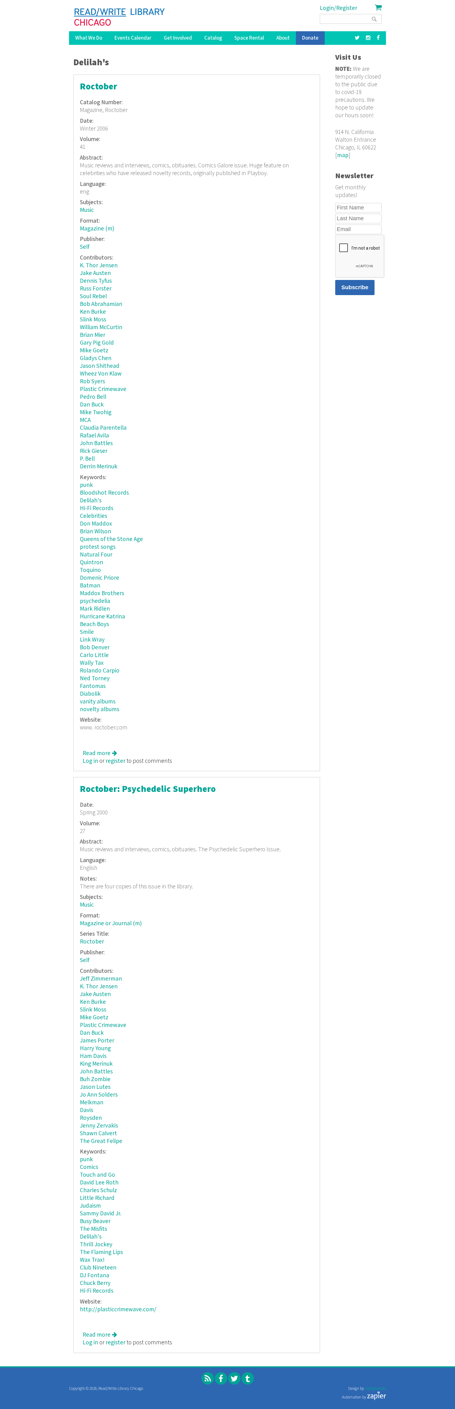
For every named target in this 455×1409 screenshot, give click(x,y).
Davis (86, 1110)
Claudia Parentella (103, 428)
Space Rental (249, 38)
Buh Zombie (95, 1079)
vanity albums (97, 702)
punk (86, 485)
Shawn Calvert (98, 1133)
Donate (310, 38)
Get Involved (178, 38)
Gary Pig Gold (97, 343)
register (115, 761)
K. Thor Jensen (99, 265)
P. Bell (87, 459)
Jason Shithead (99, 366)
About (283, 38)
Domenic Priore (99, 578)
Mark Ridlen (95, 609)
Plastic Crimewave (103, 389)
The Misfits (93, 1229)
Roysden (91, 1118)
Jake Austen (95, 273)
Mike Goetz (94, 350)
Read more (100, 753)
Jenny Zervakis (99, 1126)
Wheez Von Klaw (101, 374)
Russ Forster (95, 289)
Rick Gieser (93, 451)
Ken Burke (93, 312)
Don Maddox (96, 524)
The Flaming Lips (101, 1252)
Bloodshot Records (104, 493)
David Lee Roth (99, 1183)
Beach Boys (94, 624)
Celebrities (93, 516)
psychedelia (95, 601)
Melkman (91, 1102)
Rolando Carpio (99, 671)
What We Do (88, 38)
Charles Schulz (98, 1190)
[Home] (119, 17)
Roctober (98, 86)
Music (87, 210)
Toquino (90, 570)
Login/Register (338, 8)
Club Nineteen (98, 1268)
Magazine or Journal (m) (111, 923)
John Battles (96, 443)
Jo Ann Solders (99, 1095)
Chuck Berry (95, 1283)
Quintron (91, 562)
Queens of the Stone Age (111, 539)
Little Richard (97, 1198)
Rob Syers (92, 381)
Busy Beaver (95, 1221)
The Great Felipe (101, 1141)
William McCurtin (101, 327)
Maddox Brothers (102, 593)
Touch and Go (97, 1175)
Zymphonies (375, 1388)
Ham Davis (93, 1056)
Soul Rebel (93, 296)
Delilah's (91, 501)
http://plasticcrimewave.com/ (118, 1309)
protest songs (97, 547)
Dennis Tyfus (96, 281)
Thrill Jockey (96, 1244)
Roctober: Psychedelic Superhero (148, 789)
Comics (89, 1167)
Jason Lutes (95, 1087)
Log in (90, 761)
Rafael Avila (94, 436)
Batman (90, 586)
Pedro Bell (93, 397)
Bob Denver (95, 647)
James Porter (97, 1041)
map (343, 155)
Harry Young (95, 1048)
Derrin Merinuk (98, 466)
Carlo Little (94, 655)
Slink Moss (93, 320)
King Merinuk (96, 1064)
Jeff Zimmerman (101, 979)
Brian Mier (92, 335)
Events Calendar (133, 38)
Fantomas (93, 686)
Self (84, 247)
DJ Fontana (94, 1275)
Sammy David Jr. (100, 1214)
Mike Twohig (95, 412)
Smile (87, 632)
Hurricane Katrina (102, 617)
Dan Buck (92, 405)
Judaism (90, 1206)
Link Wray (92, 640)
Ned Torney (95, 678)
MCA (85, 420)
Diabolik (90, 694)
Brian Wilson (95, 531)
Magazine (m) (97, 229)
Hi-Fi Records (96, 508)
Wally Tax (92, 663)
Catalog (213, 38)
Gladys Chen (95, 358)
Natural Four (96, 555)
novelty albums (99, 709)
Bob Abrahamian (101, 304)
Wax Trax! (92, 1260)
